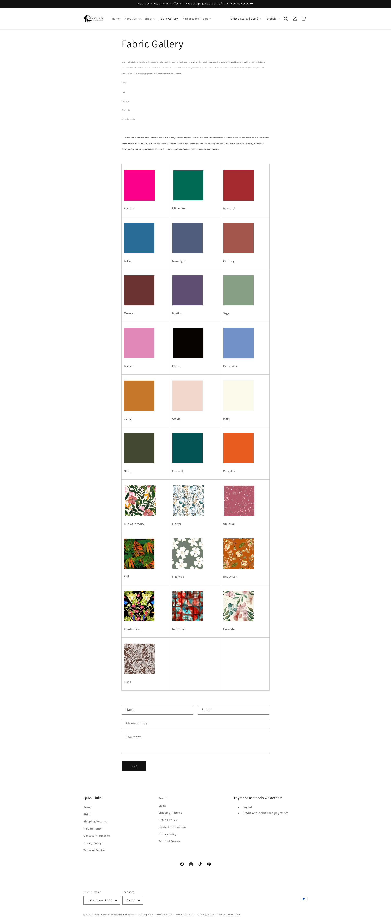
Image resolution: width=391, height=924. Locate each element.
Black (175, 366)
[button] (132, 18)
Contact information (229, 914)
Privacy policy (164, 914)
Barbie (128, 366)
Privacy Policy (92, 843)
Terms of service (184, 914)
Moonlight (179, 261)
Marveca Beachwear (103, 914)
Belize (128, 261)
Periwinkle (230, 366)
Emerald (177, 471)
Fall (126, 576)
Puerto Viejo (132, 629)
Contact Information (97, 836)
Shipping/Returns (95, 821)
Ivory (226, 418)
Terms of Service (94, 850)
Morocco (129, 313)
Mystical (177, 313)
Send (134, 766)
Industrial (178, 629)
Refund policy (145, 914)
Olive (127, 471)
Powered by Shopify (123, 914)
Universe (229, 523)
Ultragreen (179, 208)
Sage (226, 313)
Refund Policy (92, 828)
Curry (127, 418)
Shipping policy (205, 914)
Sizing (87, 814)
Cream (176, 418)
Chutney (228, 261)
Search (87, 807)
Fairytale (229, 629)
